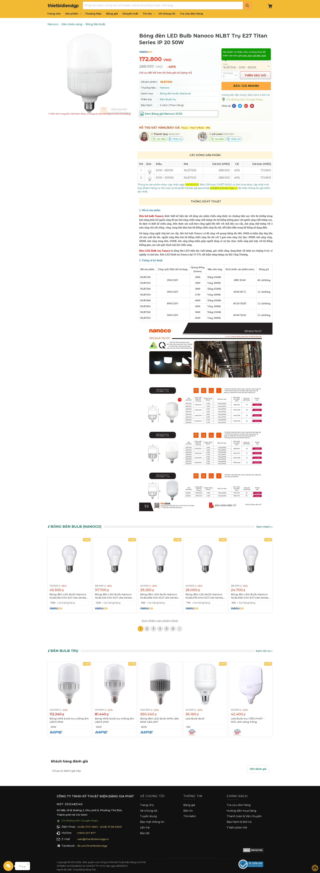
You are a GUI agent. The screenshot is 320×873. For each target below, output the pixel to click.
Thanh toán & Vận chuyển (244, 816)
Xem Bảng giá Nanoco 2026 (163, 113)
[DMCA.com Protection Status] (253, 850)
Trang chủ (53, 13)
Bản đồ (145, 833)
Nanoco (165, 87)
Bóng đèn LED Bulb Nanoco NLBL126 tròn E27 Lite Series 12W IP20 (113, 596)
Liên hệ (145, 827)
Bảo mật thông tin (152, 821)
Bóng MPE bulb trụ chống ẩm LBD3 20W (114, 720)
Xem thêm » (264, 526)
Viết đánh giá (258, 768)
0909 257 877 (87, 832)
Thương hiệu (93, 13)
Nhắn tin (177, 139)
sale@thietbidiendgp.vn (93, 839)
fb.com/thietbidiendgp (92, 845)
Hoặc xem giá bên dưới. (254, 55)
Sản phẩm (72, 13)
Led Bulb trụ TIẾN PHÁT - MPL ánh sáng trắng (247, 720)
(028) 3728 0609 (111, 826)
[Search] (247, 5)
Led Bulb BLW (195, 718)
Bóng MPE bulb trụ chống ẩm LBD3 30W (69, 720)
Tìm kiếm (189, 816)
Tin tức (147, 13)
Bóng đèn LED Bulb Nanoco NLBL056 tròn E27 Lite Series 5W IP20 (249, 596)
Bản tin (188, 810)
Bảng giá (112, 13)
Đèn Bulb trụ (168, 99)
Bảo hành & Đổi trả (239, 821)
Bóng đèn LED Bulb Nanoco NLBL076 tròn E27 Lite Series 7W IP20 (204, 596)
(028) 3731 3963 (88, 826)
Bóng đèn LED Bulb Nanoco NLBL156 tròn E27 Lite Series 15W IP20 (68, 596)
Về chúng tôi (166, 13)
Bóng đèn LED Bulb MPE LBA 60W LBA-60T (159, 720)
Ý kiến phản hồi (237, 827)
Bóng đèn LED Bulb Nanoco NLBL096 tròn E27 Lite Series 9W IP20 (159, 596)
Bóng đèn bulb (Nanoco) (175, 93)
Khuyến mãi (130, 13)
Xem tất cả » (264, 651)
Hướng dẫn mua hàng (241, 810)
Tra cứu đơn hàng (191, 13)
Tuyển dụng (148, 816)
